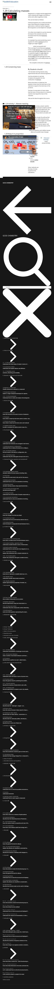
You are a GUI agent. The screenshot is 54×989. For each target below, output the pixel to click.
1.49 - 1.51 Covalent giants (9, 556)
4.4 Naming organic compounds (10, 796)
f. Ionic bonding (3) (7, 501)
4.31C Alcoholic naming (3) (9, 909)
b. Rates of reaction (7, 758)
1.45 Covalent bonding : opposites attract (13, 543)
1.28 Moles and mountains (9, 480)
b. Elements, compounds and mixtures (12, 375)
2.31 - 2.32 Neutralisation (9, 649)
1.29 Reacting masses (8, 484)
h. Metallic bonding (7, 560)
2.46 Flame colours (7, 708)
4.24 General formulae (8, 871)
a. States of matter (7, 350)
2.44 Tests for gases (7, 704)
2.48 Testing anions (7, 717)
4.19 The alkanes (7, 842)
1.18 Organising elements (9, 442)
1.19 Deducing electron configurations (12, 446)
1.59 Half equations (7, 610)
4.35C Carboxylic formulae (9, 934)
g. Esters (5, 947)
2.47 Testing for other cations (10, 712)
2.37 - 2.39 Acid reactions (9, 683)
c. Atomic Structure (7, 400)
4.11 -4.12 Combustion (8, 825)
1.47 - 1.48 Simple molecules (9, 551)
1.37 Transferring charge (8, 518)
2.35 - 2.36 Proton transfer (9, 675)
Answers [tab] (36, 136)
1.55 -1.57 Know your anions (9, 606)
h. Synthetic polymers (8, 977)
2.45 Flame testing (7, 721)
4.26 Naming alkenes (8, 876)
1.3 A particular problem (9, 367)
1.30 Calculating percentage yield (11, 488)
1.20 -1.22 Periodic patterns (9, 450)
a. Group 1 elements (8, 627)
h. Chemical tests (7, 692)
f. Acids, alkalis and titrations (10, 637)
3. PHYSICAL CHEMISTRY (9, 725)
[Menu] (50, 2)
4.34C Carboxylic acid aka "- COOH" (11, 930)
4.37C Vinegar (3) (7, 943)
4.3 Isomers (5, 792)
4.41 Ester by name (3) (8, 968)
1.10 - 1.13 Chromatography (9, 396)
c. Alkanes (5, 830)
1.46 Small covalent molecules (10, 547)
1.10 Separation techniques (9, 392)
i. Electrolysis (6, 585)
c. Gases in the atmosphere (9, 631)
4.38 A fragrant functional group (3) (11, 959)
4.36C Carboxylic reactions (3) (10, 938)
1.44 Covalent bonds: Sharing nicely (11, 538)
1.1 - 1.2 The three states (9, 362)
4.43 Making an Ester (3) (9, 972)
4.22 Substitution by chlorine (10, 851)
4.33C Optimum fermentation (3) (10, 913)
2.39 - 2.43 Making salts (8, 687)
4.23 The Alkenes (7, 867)
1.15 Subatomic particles (9, 412)
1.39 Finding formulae (8, 522)
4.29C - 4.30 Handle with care (10, 901)
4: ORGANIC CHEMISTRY (8, 763)
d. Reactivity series (7, 633)
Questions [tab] (31, 136)
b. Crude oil (5, 800)
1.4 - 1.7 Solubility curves (9, 371)
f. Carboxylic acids (7, 918)
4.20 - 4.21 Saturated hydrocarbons (11, 846)
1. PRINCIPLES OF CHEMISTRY (10, 338)
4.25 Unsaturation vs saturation (10, 880)
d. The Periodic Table (8, 430)
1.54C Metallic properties (9, 581)
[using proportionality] (46, 138)
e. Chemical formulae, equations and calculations (15, 459)
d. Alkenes (5, 855)
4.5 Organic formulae (8, 788)
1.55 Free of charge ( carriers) (10, 597)
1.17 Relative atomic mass (9, 425)
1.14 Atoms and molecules (9, 421)
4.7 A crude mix (6, 813)
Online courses (6, 979)
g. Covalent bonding (8, 526)
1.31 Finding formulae (8, 493)
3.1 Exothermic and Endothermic (11, 750)
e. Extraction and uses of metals (10, 635)
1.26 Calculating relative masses (10, 471)
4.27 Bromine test (7, 884)
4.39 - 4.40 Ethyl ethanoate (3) (10, 964)
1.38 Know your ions (8, 513)
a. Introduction (6, 775)
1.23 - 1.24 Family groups (9, 455)
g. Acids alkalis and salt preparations (12, 662)
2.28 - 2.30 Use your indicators (10, 654)
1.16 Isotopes (6, 417)
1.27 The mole (6, 475)
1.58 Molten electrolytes (8, 601)
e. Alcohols (5, 888)
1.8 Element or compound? (9, 387)
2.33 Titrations (6, 658)
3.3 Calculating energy (8, 754)
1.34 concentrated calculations (10, 497)
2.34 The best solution (8, 679)
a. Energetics (6, 738)
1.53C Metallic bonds (8, 576)
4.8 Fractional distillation (9, 817)
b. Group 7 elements (8, 629)
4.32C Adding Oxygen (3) (9, 905)
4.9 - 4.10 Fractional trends (9, 821)
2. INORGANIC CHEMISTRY (9, 614)
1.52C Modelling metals (8, 572)
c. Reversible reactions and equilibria (12, 760)
